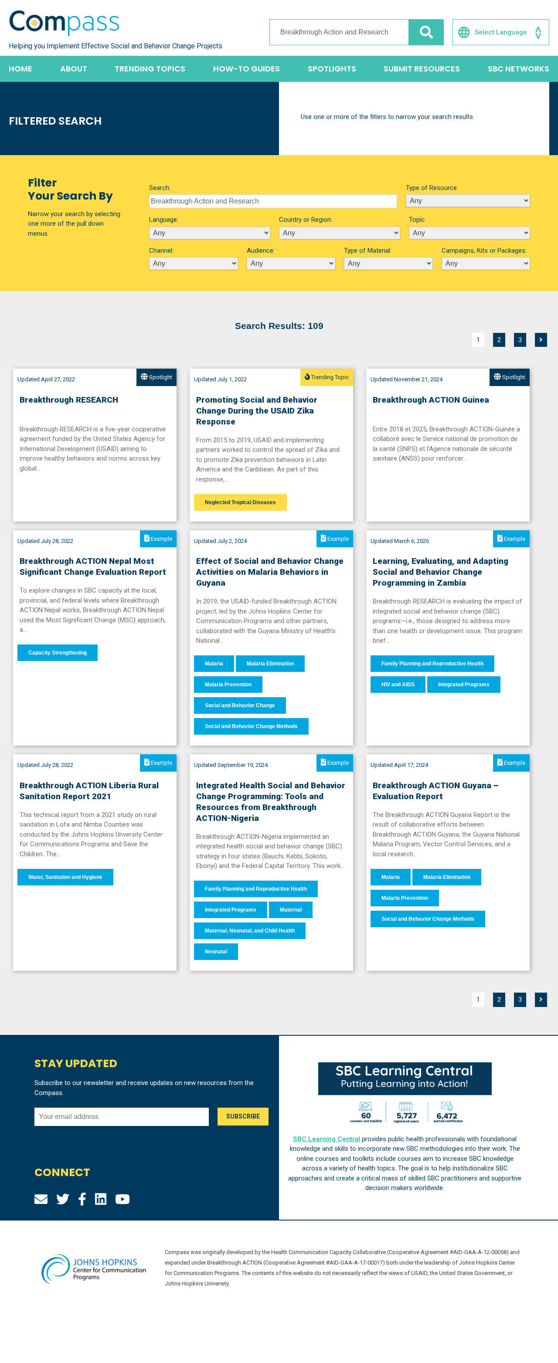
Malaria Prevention (228, 685)
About (73, 68)
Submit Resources (422, 68)
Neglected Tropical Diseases (240, 502)
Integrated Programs (464, 685)
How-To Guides (246, 68)
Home (20, 68)
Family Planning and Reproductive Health (432, 664)
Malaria (214, 664)
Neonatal (216, 952)
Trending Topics (150, 68)
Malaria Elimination (270, 664)
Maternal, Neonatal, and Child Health (250, 931)
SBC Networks (518, 68)
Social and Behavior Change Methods (251, 726)
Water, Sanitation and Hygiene (65, 877)
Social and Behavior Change (240, 705)
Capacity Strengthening (57, 653)
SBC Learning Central (326, 1139)
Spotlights (332, 68)
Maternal (291, 910)
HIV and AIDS (398, 685)
